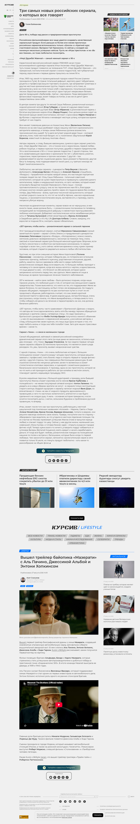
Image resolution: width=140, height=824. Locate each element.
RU (7, 10)
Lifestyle (11, 33)
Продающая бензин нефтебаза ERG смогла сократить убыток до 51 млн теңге (36, 479)
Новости (11, 21)
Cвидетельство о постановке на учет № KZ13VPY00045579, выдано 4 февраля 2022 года (35, 805)
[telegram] (65, 801)
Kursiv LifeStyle (59, 650)
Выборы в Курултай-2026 (107, 816)
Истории (11, 24)
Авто (12, 26)
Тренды (118, 539)
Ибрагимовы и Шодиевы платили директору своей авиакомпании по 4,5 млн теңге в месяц (74, 479)
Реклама (11, 62)
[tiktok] (75, 801)
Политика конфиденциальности (110, 806)
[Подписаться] (96, 797)
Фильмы (23, 30)
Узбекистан (10, 78)
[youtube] (70, 801)
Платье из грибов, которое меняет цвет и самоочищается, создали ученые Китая (118, 587)
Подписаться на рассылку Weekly (71, 794)
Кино (22, 586)
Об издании (66, 806)
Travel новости (56, 536)
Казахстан (10, 76)
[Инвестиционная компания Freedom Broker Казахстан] (8, 16)
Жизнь (98, 536)
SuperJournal (9, 36)
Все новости (35, 536)
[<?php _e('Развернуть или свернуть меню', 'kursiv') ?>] (13, 73)
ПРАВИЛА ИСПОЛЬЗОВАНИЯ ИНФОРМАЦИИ (112, 813)
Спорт (12, 43)
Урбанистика (77, 543)
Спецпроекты (9, 64)
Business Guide (9, 31)
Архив (12, 48)
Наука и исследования (79, 539)
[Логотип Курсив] (9, 5)
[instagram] (60, 801)
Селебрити (103, 539)
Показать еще (77, 518)
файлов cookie (67, 817)
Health (12, 38)
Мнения (11, 46)
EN (10, 10)
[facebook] (84, 801)
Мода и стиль (53, 539)
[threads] (80, 801)
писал (43, 757)
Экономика (10, 41)
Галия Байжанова (33, 24)
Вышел (23, 642)
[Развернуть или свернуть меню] (13, 54)
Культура (35, 539)
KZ (13, 10)
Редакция (11, 59)
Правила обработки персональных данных (114, 809)
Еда (87, 536)
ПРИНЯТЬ (98, 815)
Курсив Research (8, 28)
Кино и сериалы (116, 536)
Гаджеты (75, 536)
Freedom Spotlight (8, 67)
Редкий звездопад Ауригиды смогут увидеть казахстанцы (114, 478)
